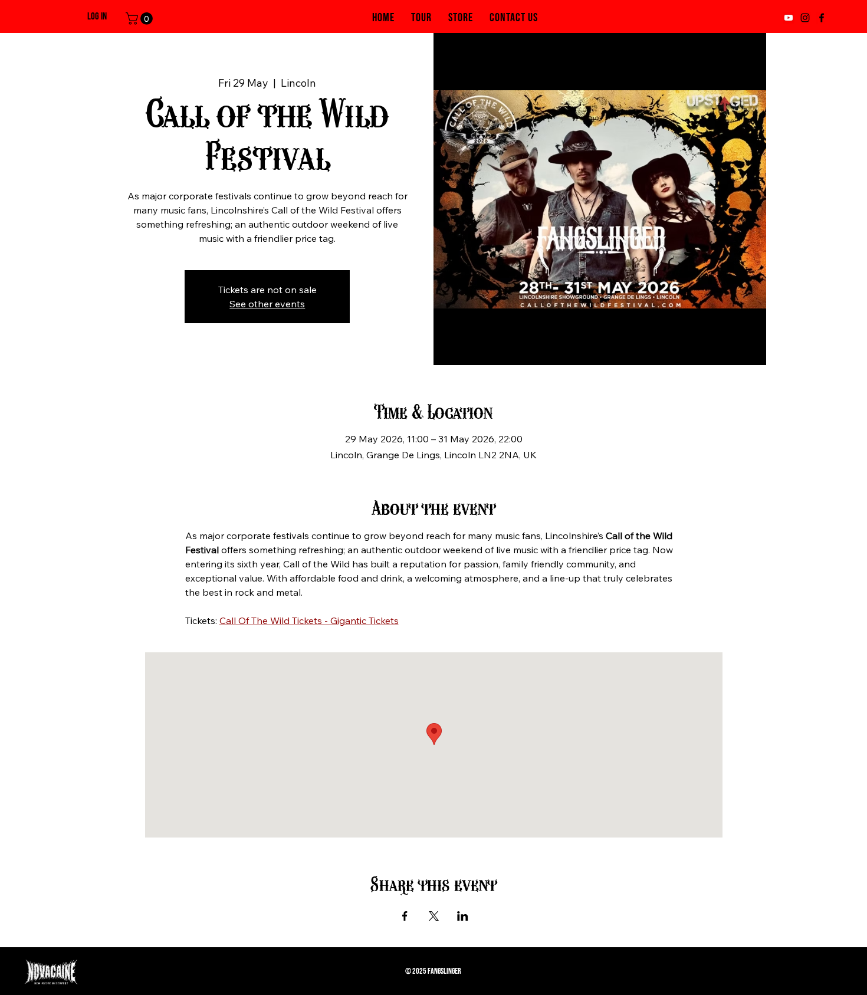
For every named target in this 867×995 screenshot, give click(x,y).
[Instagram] (805, 18)
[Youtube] (788, 18)
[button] (141, 18)
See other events (267, 304)
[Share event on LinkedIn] (462, 916)
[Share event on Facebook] (404, 916)
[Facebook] (821, 18)
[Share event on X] (433, 916)
